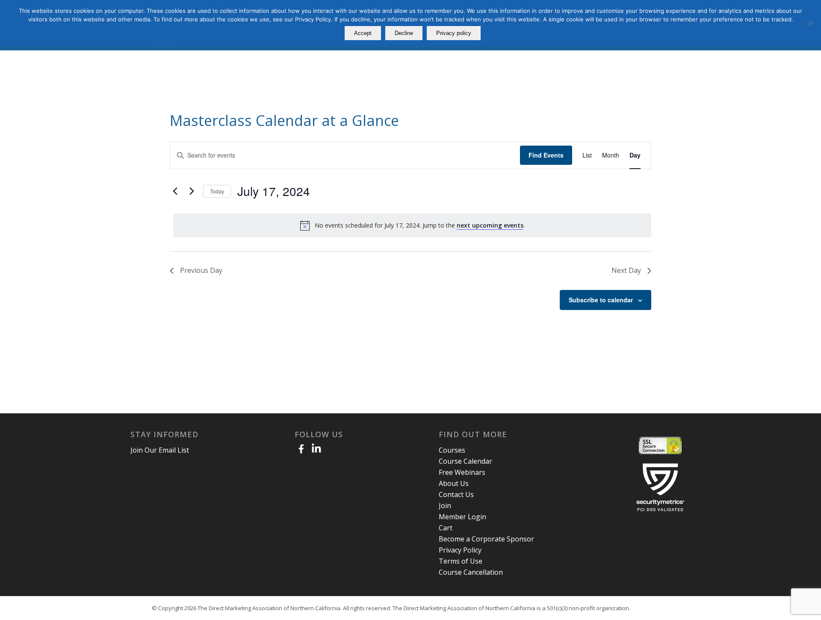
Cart (445, 527)
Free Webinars (462, 472)
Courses (452, 450)
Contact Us (456, 494)
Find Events (546, 155)
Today (217, 191)
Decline (404, 33)
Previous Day (201, 270)
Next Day (626, 270)
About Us (454, 483)
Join (445, 505)
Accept (363, 33)
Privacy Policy (460, 550)
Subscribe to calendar (601, 299)
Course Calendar (465, 461)
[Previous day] (175, 191)
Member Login (462, 516)
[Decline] (810, 23)
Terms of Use (460, 561)
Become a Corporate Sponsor (486, 539)
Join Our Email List (159, 450)
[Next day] (191, 191)
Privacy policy (453, 33)
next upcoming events (490, 225)
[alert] (412, 225)
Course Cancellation (471, 572)
